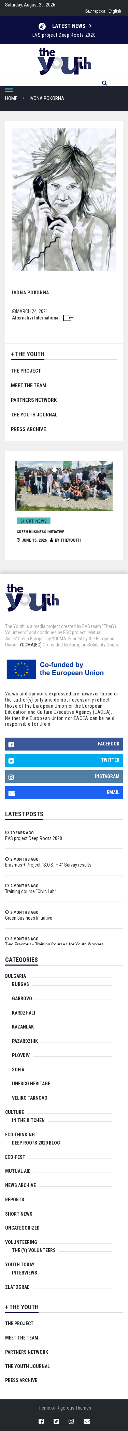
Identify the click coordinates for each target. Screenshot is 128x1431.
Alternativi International (36, 317)
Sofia (18, 1069)
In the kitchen (28, 1120)
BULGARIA (15, 976)
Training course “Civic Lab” (30, 891)
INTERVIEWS (24, 1273)
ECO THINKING (20, 1134)
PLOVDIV (21, 1055)
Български (95, 11)
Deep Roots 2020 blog (36, 1143)
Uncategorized (22, 1228)
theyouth (69, 540)
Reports (14, 1199)
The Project (26, 371)
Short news (32, 521)
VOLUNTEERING (21, 1242)
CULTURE (14, 1112)
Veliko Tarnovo (29, 1098)
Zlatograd (17, 1287)
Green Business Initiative (39, 532)
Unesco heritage (31, 1083)
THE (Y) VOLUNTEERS (34, 1250)
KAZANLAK (23, 1027)
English (115, 11)
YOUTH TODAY (19, 1264)
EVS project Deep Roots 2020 (64, 35)
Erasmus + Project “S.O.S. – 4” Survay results (48, 865)
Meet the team (28, 385)
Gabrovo (22, 998)
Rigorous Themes (74, 1408)
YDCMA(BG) (30, 644)
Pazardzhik (25, 1041)
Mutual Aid (18, 1171)
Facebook (108, 743)
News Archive (20, 1185)
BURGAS (20, 984)
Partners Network (34, 400)
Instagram (107, 776)
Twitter (110, 760)
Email (113, 792)
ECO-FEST (15, 1157)
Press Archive (28, 429)
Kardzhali (23, 1013)
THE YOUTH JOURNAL (34, 415)
